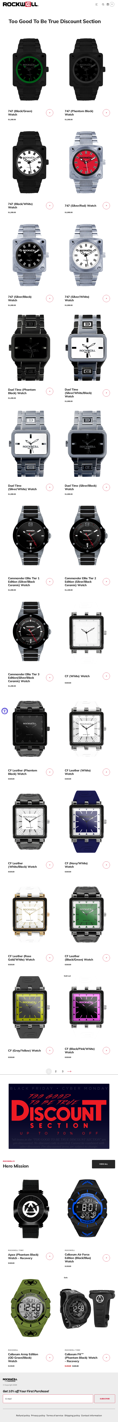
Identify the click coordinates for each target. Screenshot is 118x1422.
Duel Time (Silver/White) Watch (22, 487)
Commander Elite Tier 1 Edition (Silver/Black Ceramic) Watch (23, 581)
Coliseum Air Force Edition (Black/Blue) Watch (78, 1258)
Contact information (91, 1415)
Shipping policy (72, 1415)
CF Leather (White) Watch (78, 772)
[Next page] (69, 1071)
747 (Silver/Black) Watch (20, 298)
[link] (30, 69)
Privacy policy (38, 1415)
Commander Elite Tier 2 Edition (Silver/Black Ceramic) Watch (80, 581)
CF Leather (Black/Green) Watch (79, 957)
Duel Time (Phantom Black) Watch (22, 391)
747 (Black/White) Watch (20, 205)
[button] (96, 4)
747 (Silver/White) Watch (77, 298)
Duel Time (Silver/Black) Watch (81, 487)
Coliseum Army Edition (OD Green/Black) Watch (23, 1357)
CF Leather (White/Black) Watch (22, 864)
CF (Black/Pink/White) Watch (80, 1050)
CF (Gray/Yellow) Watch (24, 1050)
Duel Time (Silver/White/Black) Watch (78, 393)
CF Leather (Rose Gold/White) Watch (21, 957)
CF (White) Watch (77, 676)
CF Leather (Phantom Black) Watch (22, 772)
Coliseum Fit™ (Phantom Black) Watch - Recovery (81, 1357)
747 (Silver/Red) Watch (80, 205)
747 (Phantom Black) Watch (79, 112)
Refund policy (23, 1415)
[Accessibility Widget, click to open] (4, 711)
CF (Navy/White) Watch (76, 864)
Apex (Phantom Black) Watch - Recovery (23, 1256)
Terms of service (54, 1415)
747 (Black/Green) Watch (20, 112)
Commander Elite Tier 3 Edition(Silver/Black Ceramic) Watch (23, 677)
